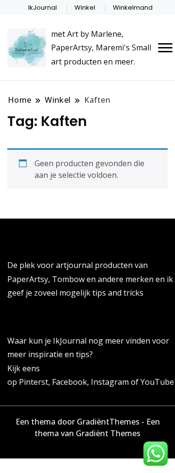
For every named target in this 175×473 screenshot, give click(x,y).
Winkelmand (133, 7)
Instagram (111, 382)
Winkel (84, 7)
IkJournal (42, 7)
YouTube (157, 382)
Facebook (69, 382)
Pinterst (33, 382)
